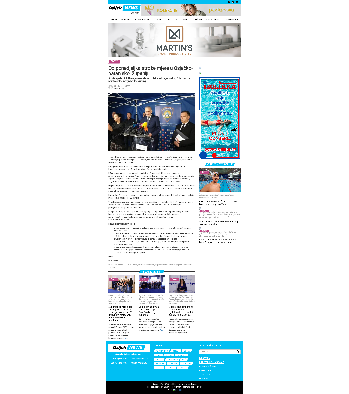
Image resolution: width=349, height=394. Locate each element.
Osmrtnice (204, 379)
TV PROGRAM (205, 375)
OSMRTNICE (232, 19)
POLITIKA (126, 19)
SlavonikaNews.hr (139, 358)
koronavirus (162, 351)
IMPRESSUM (204, 358)
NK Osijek (160, 363)
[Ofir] (177, 390)
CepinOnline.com (119, 362)
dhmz (158, 355)
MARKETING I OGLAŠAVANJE (211, 362)
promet (159, 359)
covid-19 (182, 368)
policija (175, 351)
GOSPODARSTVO (143, 19)
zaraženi (173, 363)
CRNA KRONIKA (213, 19)
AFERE (114, 19)
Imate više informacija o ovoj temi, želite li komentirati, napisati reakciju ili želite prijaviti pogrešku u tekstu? (150, 266)
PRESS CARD (205, 370)
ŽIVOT (184, 19)
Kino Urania (172, 359)
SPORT (160, 19)
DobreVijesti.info (119, 358)
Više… (127, 338)
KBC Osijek (186, 363)
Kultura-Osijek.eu (139, 362)
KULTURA (172, 19)
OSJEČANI (197, 19)
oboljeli (170, 368)
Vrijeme (168, 355)
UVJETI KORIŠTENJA (208, 366)
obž (184, 359)
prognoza (181, 355)
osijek (187, 351)
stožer (159, 368)
